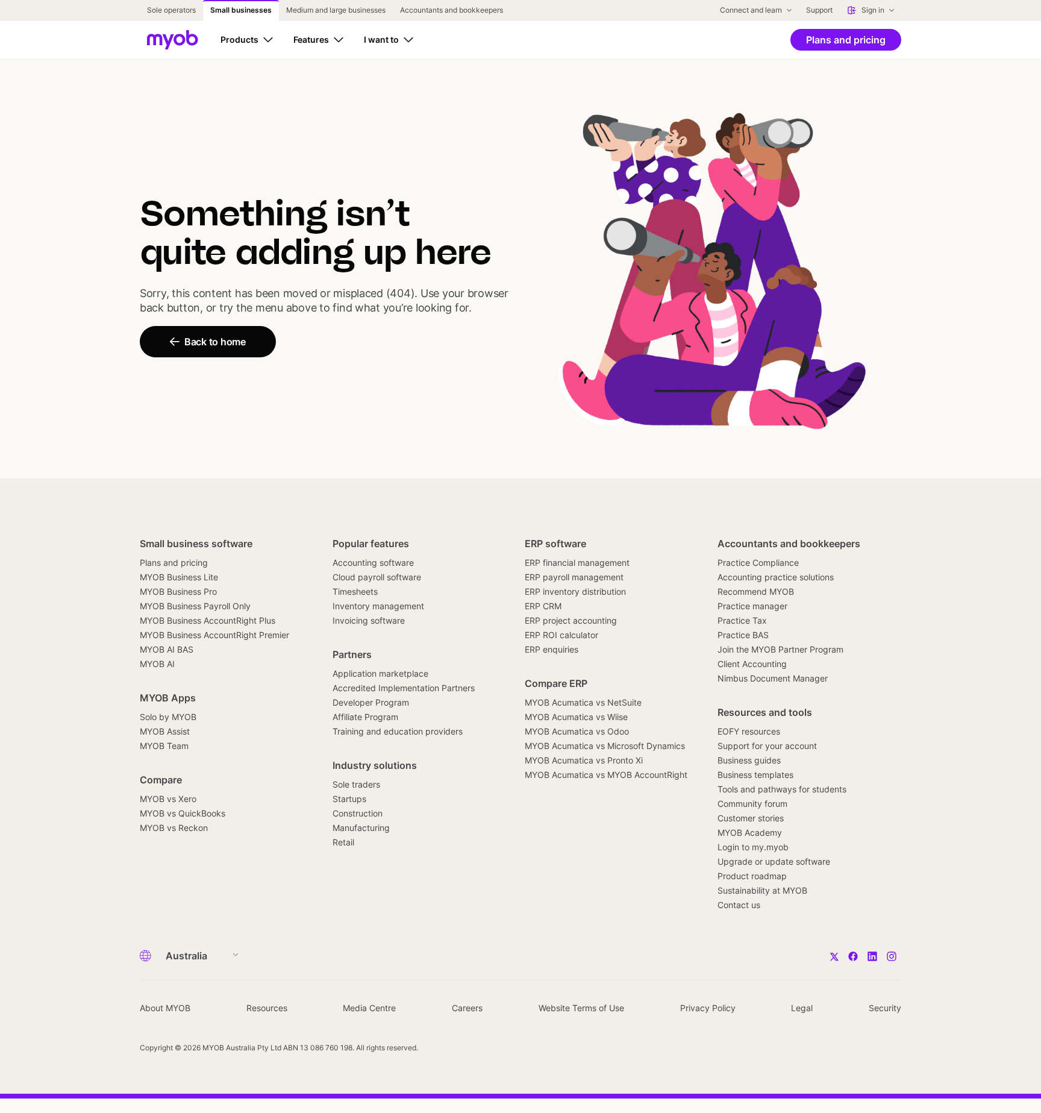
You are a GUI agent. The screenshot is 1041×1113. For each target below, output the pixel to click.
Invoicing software (369, 620)
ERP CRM (543, 606)
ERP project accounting (571, 620)
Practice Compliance (758, 562)
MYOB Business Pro (178, 591)
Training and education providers (398, 731)
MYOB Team (164, 746)
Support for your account (767, 746)
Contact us (738, 905)
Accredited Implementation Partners (404, 688)
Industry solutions (375, 765)
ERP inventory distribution (575, 591)
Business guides (749, 760)
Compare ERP (556, 683)
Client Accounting (752, 664)
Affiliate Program (365, 717)
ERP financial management (577, 562)
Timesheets (355, 591)
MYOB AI (157, 664)
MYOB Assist (165, 731)
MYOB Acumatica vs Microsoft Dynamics (605, 746)
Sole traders (356, 784)
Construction (358, 813)
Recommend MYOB (755, 591)
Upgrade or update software (773, 861)
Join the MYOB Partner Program (780, 649)
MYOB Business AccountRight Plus (207, 620)
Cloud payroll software (377, 577)
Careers (467, 1008)
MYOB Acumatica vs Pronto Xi (584, 760)
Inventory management (378, 606)
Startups (349, 799)
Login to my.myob (753, 847)
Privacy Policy (708, 1008)
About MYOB (165, 1008)
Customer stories (750, 818)
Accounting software (373, 562)
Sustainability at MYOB (762, 890)
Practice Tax (742, 620)
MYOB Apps (168, 698)
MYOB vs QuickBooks (182, 813)
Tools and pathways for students (781, 789)
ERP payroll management (574, 577)
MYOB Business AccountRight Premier (214, 635)
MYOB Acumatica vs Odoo (577, 731)
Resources (266, 1008)
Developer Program (371, 702)
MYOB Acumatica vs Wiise (576, 717)
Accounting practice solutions (775, 577)
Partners (352, 654)
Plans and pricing (174, 562)
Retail (343, 842)
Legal (802, 1008)
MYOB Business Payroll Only (195, 606)
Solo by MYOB (168, 717)
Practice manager (752, 606)
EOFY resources (748, 731)
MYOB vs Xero (168, 799)
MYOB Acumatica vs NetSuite (583, 702)
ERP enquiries (551, 649)
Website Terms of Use (581, 1008)
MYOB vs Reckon (174, 828)
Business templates (755, 775)
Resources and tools (764, 712)
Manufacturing (361, 828)
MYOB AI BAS (166, 649)
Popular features (371, 544)
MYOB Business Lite (179, 577)
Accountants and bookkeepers (788, 544)
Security (885, 1008)
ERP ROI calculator (561, 635)
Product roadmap (752, 876)
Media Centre (369, 1008)
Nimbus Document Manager (772, 678)
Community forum (752, 803)
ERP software (555, 544)
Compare (161, 780)
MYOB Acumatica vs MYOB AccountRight (606, 775)
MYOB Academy (749, 832)
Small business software (196, 544)
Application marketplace (380, 673)
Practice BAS (743, 635)
